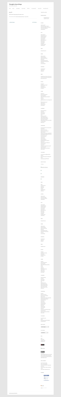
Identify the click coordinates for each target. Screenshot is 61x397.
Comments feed (43, 340)
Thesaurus (42, 144)
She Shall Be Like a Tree (44, 60)
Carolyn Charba (43, 367)
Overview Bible (43, 37)
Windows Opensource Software (45, 311)
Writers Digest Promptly (44, 119)
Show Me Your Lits (43, 282)
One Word (42, 111)
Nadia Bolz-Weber (43, 36)
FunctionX (42, 127)
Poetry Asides (43, 112)
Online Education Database (44, 134)
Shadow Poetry (43, 142)
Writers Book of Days (21, 16)
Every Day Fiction (43, 95)
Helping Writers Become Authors (45, 96)
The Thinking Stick (43, 158)
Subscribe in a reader (44, 12)
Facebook (42, 83)
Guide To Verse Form (43, 129)
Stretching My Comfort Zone (44, 61)
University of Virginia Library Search (45, 145)
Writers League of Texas (44, 120)
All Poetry (42, 93)
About (13, 8)
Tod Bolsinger (42, 45)
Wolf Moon (39, 8)
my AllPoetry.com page (44, 252)
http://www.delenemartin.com (45, 354)
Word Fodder (42, 105)
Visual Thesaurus (43, 310)
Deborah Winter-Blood (44, 94)
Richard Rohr (42, 211)
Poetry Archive (43, 138)
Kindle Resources (45, 8)
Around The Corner (43, 154)
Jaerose (42, 97)
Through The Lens (43, 50)
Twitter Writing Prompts (44, 283)
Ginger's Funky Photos (44, 58)
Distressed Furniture (43, 26)
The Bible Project (43, 44)
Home (10, 8)
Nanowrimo (18, 8)
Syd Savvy (42, 62)
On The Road (34, 22)
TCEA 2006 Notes (33, 8)
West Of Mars (42, 103)
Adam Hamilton (43, 34)
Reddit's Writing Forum (44, 268)
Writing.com (42, 122)
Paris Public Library (43, 136)
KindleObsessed (43, 76)
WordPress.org (43, 341)
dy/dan (42, 155)
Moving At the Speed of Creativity (45, 156)
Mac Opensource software (44, 295)
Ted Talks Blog (43, 68)
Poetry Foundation (43, 139)
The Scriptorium (43, 143)
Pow (41, 114)
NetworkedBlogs (45, 375)
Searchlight (42, 43)
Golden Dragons (12, 22)
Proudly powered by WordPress (13, 393)
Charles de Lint (43, 196)
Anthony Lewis (43, 226)
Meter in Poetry (43, 296)
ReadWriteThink (43, 140)
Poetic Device (42, 137)
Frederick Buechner (43, 35)
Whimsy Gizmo (43, 104)
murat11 (42, 98)
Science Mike (42, 42)
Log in (41, 338)
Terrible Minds (43, 29)
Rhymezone (42, 141)
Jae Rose (43, 385)
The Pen (17, 16)
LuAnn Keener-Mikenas (44, 27)
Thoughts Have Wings (15, 4)
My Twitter (42, 88)
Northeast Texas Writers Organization (46, 297)
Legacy (42, 387)
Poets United (42, 113)
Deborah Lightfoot (43, 57)
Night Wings (23, 8)
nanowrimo (42, 267)
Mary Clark (42, 59)
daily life (45, 378)
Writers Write (42, 149)
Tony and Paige (43, 63)
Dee (41, 369)
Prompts (28, 8)
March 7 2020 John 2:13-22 (46, 369)
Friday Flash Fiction (43, 110)
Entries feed (42, 339)
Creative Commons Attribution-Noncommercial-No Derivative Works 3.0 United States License (46, 356)
